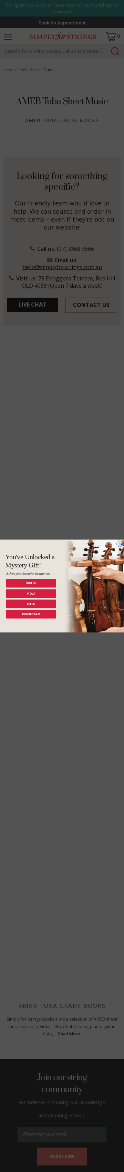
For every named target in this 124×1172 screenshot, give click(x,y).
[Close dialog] (120, 544)
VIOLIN (31, 583)
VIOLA (31, 593)
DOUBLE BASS (31, 614)
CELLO (31, 604)
